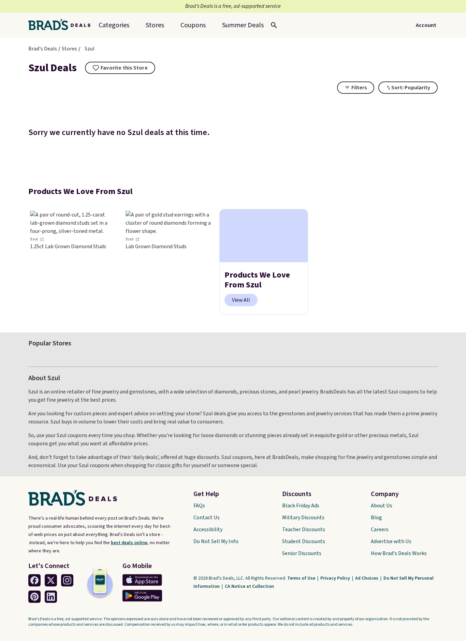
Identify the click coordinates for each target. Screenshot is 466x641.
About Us (381, 505)
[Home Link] (62, 25)
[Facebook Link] (34, 580)
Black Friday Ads (300, 505)
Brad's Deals (42, 49)
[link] (72, 262)
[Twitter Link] (51, 580)
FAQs (199, 505)
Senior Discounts (301, 553)
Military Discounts (303, 517)
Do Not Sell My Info (215, 541)
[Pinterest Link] (34, 597)
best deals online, (130, 542)
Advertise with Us (391, 541)
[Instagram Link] (67, 580)
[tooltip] (120, 68)
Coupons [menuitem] (193, 25)
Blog (376, 517)
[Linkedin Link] (51, 597)
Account (426, 25)
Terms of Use (301, 578)
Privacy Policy (335, 578)
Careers (380, 529)
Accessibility (207, 529)
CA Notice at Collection (249, 586)
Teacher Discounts (303, 529)
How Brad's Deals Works (399, 553)
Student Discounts (303, 541)
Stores (69, 49)
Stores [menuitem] (155, 25)
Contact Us (206, 517)
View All (241, 300)
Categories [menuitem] (114, 25)
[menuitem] (242, 25)
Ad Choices (367, 578)
